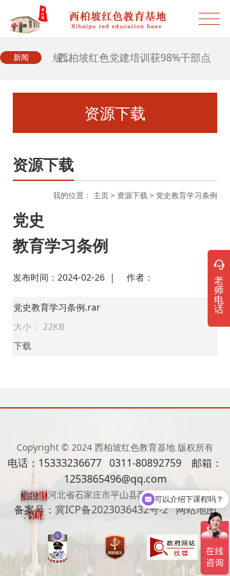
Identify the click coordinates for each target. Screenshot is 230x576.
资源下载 (132, 195)
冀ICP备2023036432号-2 (111, 509)
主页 (101, 195)
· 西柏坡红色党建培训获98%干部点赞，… (132, 64)
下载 (22, 345)
